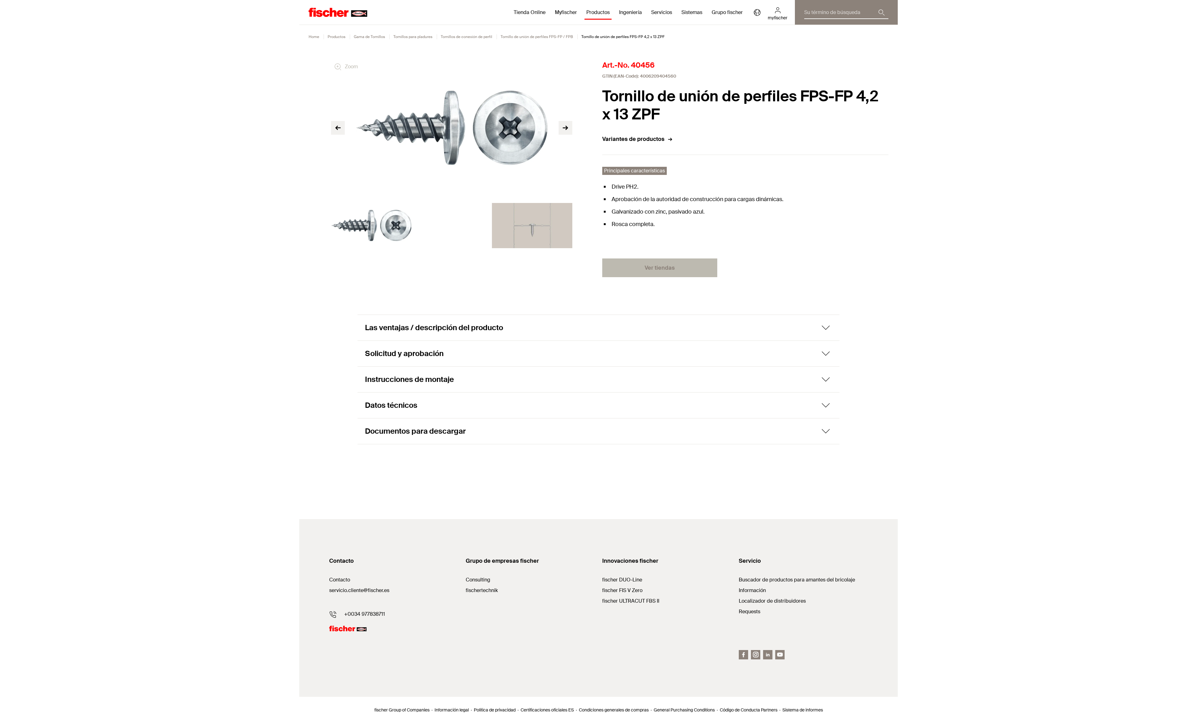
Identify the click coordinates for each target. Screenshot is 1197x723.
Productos (336, 36)
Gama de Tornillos (369, 36)
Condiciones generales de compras (614, 710)
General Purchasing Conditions (684, 710)
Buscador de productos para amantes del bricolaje (797, 579)
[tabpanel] (371, 225)
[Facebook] (743, 654)
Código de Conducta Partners (748, 710)
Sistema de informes (802, 710)
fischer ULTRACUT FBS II (630, 601)
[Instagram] (755, 654)
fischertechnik (482, 590)
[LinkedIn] (767, 654)
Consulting (478, 579)
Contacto (339, 579)
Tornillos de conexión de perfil (466, 36)
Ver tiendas (660, 268)
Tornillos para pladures (412, 36)
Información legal (452, 710)
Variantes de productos (633, 139)
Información (752, 590)
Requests (749, 611)
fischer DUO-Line (622, 579)
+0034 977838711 (364, 614)
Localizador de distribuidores (772, 601)
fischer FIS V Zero (622, 590)
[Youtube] (780, 654)
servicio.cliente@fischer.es (359, 590)
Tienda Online (530, 12)
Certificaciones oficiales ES (547, 710)
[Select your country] (757, 12)
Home (314, 36)
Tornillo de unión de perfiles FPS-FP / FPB (537, 36)
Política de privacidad (495, 710)
